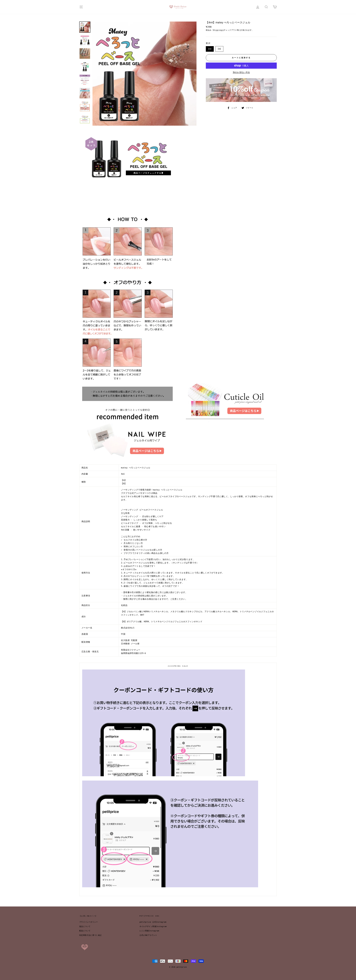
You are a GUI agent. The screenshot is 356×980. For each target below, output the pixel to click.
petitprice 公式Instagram (152, 922)
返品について (84, 926)
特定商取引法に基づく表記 (90, 935)
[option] (144, 74)
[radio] (210, 49)
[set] (128, 179)
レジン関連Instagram (149, 931)
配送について (84, 931)
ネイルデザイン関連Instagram (153, 926)
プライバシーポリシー (88, 922)
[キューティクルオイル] (225, 421)
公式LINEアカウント (148, 935)
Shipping (217, 30)
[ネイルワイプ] (128, 459)
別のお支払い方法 (241, 72)
